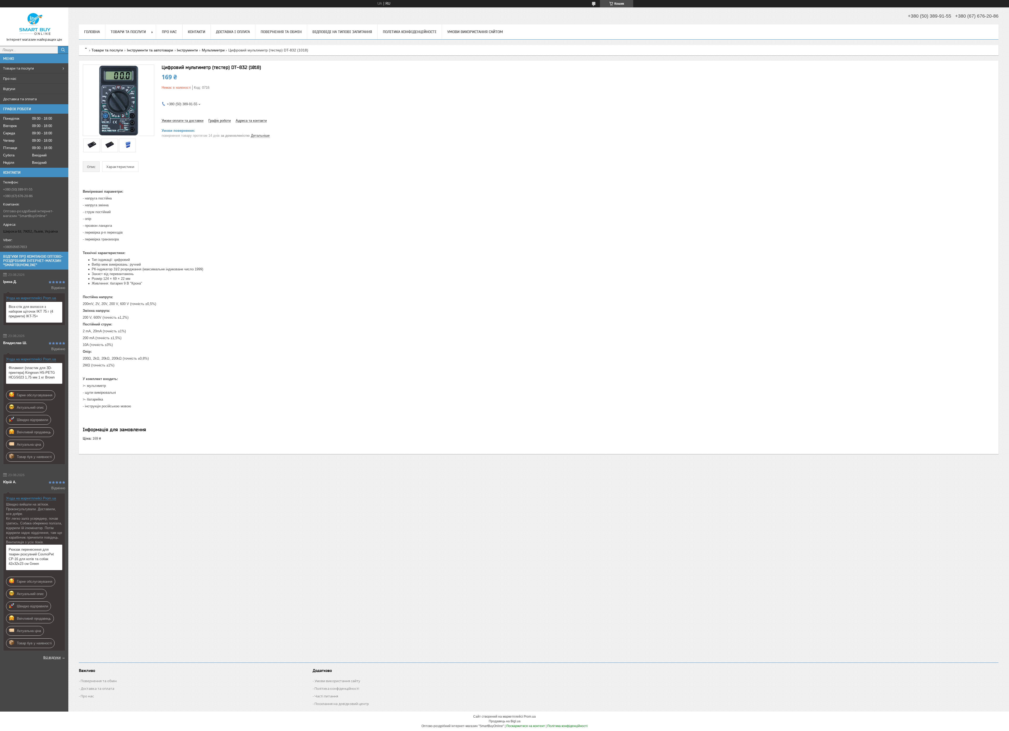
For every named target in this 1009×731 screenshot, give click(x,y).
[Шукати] (63, 50)
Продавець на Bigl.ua (505, 721)
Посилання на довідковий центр (342, 703)
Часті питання (326, 696)
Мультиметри (213, 50)
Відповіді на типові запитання (342, 32)
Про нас (9, 78)
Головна (92, 32)
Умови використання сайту (337, 681)
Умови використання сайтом (475, 32)
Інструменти (187, 50)
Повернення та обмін (281, 32)
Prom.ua (530, 716)
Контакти (196, 32)
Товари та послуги (18, 68)
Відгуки (9, 88)
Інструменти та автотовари (150, 50)
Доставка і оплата (233, 32)
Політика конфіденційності (409, 32)
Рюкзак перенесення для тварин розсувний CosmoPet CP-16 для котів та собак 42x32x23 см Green (31, 557)
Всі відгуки (52, 657)
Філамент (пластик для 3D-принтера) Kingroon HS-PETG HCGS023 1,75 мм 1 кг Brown (32, 372)
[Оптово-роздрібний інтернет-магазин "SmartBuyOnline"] (34, 24)
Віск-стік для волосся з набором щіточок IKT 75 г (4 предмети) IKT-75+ (31, 311)
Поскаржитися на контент (525, 726)
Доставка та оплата (20, 99)
